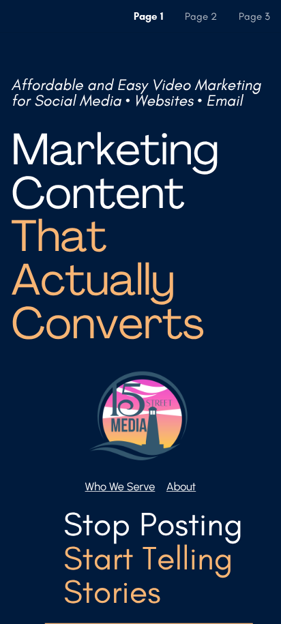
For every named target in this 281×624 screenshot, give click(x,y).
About (181, 486)
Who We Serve (120, 486)
